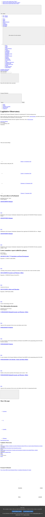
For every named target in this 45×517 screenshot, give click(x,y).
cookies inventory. (26, 514)
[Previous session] (9, 133)
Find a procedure (3, 71)
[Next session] (9, 151)
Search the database (4, 121)
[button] (18, 465)
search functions (33, 116)
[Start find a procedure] (9, 78)
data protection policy (37, 513)
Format (1, 199)
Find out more (30, 119)
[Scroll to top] (9, 394)
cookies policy (18, 514)
